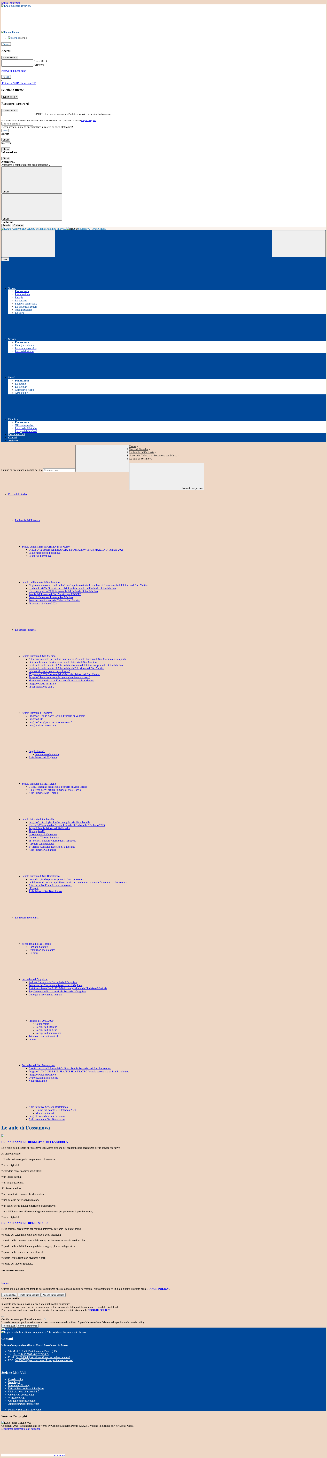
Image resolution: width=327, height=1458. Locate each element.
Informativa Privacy (18, 1385)
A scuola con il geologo (41, 843)
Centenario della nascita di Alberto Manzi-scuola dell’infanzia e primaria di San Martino (76, 665)
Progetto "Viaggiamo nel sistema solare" (50, 722)
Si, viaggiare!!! (37, 831)
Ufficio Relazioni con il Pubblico (26, 1388)
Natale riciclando (38, 1080)
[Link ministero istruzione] (16, 5)
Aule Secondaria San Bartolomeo (47, 1119)
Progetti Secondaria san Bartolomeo (48, 1116)
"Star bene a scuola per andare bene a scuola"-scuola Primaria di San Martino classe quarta (77, 659)
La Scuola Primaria (25, 629)
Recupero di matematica (48, 1033)
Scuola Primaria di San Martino (39, 655)
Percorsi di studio (138, 449)
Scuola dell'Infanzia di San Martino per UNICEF (55, 594)
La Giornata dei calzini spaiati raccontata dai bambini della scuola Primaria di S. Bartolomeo (78, 882)
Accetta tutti (53, 1295)
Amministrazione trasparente (23, 1403)
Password (39, 64)
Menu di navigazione (192, 488)
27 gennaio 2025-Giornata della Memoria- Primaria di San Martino (64, 674)
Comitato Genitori (38, 946)
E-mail (37, 113)
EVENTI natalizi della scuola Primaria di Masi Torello (58, 786)
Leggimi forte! (37, 751)
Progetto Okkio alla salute (42, 683)
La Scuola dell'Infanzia (141, 452)
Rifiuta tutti (29, 1295)
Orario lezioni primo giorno (43, 1077)
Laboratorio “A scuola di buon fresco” (49, 671)
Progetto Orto (36, 719)
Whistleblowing (16, 1397)
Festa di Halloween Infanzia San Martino (51, 597)
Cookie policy (15, 1379)
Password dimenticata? (13, 70)
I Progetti (33, 888)
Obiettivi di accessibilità (21, 1394)
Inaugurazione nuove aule (42, 725)
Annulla (6, 225)
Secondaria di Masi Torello (36, 943)
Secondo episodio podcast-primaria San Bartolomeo (56, 879)
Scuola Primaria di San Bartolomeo (41, 876)
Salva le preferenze (27, 1325)
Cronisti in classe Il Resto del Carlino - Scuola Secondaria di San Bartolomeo (70, 1068)
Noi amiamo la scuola (47, 754)
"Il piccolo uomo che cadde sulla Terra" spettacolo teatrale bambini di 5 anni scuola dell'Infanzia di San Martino (88, 585)
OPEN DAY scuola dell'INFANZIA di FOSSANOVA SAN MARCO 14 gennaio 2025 (76, 549)
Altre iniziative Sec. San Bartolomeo (48, 1106)
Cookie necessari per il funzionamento (22, 1319)
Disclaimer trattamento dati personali (21, 1428)
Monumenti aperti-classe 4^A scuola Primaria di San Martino (61, 680)
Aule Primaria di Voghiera (43, 757)
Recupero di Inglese (46, 1029)
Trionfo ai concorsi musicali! (44, 1036)
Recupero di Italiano (46, 1026)
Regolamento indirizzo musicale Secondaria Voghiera (57, 991)
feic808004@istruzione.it (43, 1357)
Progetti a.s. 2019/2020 (41, 1020)
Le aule (33, 1039)
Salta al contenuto (10, 2)
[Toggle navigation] (28, 243)
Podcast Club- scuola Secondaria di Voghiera (53, 982)
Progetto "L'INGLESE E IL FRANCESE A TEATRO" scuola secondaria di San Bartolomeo (79, 1071)
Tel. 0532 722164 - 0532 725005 (31, 1354)
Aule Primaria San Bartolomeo (45, 891)
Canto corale (42, 1023)
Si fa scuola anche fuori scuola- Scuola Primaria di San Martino (63, 662)
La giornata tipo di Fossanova (44, 552)
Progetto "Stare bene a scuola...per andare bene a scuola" (59, 677)
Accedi (6, 44)
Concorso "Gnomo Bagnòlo (44, 837)
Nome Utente (41, 61)
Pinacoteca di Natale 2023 (43, 603)
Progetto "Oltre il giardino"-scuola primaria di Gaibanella (59, 822)
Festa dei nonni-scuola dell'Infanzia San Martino (54, 600)
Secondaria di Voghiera (35, 979)
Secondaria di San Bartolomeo (38, 1065)
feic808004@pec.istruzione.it (44, 1360)
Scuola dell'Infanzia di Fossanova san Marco (153, 455)
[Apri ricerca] (299, 243)
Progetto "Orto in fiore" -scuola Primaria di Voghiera (57, 715)
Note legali (14, 1382)
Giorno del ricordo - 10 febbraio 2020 (55, 1110)
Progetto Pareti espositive (42, 1074)
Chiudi (6, 139)
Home (132, 446)
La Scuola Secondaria (27, 917)
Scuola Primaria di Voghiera (37, 712)
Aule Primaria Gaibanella (42, 849)
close (5, 259)
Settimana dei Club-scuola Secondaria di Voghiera (55, 985)
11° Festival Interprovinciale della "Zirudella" (53, 840)
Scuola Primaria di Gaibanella (38, 819)
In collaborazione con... (41, 686)
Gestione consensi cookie (21, 1400)
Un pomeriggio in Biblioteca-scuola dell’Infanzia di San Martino (63, 591)
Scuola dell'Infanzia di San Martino (41, 582)
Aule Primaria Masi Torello (43, 792)
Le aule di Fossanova (40, 555)
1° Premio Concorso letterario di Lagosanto (52, 846)
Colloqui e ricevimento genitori (45, 994)
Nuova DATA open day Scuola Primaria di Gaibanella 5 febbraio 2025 (67, 825)
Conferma (18, 225)
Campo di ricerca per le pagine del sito (22, 470)
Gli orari (33, 953)
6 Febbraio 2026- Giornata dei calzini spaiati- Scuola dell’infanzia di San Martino (72, 588)
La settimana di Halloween (43, 834)
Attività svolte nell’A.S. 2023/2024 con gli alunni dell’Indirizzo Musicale (68, 988)
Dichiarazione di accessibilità (23, 1391)
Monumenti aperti (44, 1113)
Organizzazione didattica (42, 949)
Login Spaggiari (88, 120)
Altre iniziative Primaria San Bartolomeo (50, 885)
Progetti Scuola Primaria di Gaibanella (49, 828)
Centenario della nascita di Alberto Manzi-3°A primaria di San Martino (66, 668)
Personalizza (9, 1295)
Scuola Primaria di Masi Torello (39, 783)
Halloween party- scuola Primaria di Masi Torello (55, 789)
